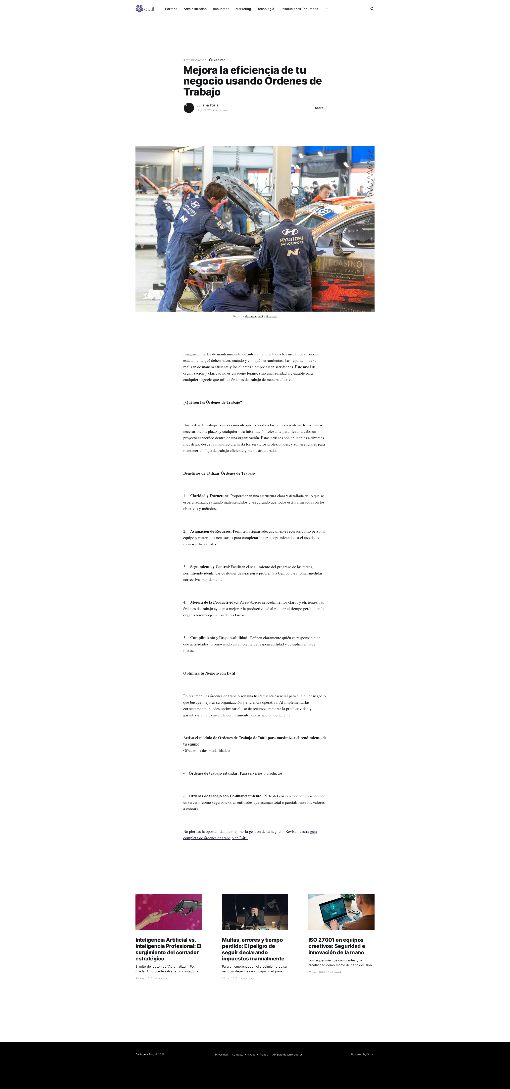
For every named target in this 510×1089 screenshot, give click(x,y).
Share (319, 107)
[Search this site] (372, 9)
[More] (326, 9)
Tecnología (265, 9)
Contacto (237, 1054)
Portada (171, 9)
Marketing (243, 9)
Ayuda (251, 1054)
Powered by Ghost (363, 1054)
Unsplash (272, 316)
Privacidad (221, 1054)
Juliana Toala (207, 105)
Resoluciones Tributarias (299, 9)
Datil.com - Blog (144, 1054)
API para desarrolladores (287, 1054)
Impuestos (221, 9)
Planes (264, 1054)
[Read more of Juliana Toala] (188, 107)
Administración (195, 9)
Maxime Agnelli (254, 316)
